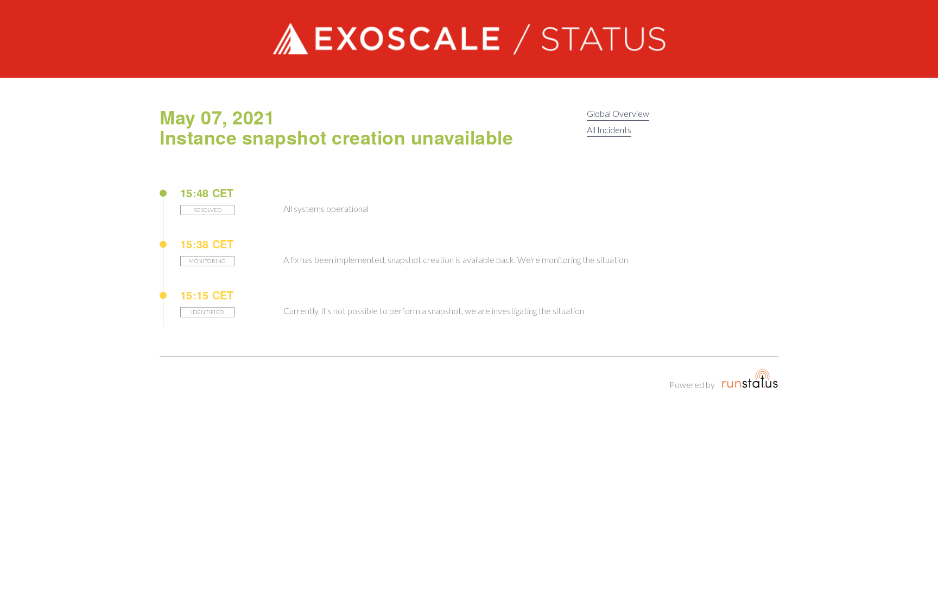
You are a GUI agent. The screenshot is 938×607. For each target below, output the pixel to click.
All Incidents (609, 129)
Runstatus (749, 379)
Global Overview (618, 113)
